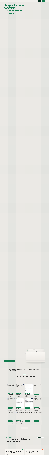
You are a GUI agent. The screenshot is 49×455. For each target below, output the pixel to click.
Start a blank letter (40, 437)
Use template (10, 393)
